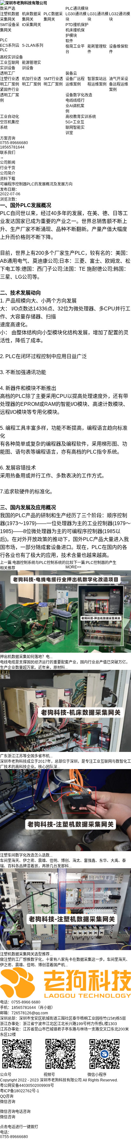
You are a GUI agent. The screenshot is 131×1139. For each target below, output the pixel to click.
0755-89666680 (14, 1137)
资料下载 (7, 179)
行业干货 (7, 168)
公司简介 (7, 173)
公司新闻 (7, 162)
